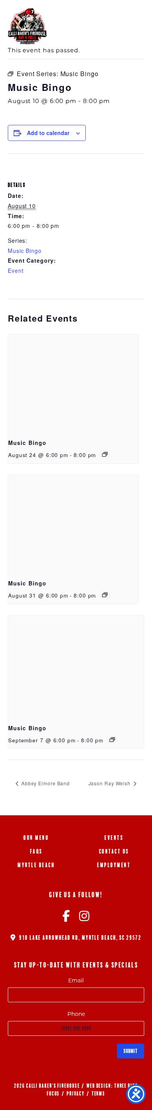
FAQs (36, 851)
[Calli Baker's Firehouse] (27, 26)
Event (16, 270)
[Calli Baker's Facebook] (66, 918)
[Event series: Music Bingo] (105, 454)
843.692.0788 (102, 15)
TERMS (99, 1093)
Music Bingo (25, 250)
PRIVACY (76, 1093)
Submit (131, 1051)
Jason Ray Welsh (110, 783)
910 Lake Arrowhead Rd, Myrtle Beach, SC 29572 (79, 937)
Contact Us (114, 851)
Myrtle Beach (36, 865)
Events (113, 837)
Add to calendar (48, 133)
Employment (114, 865)
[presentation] (73, 383)
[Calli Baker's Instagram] (84, 918)
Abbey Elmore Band (45, 783)
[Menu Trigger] (133, 14)
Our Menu (36, 837)
